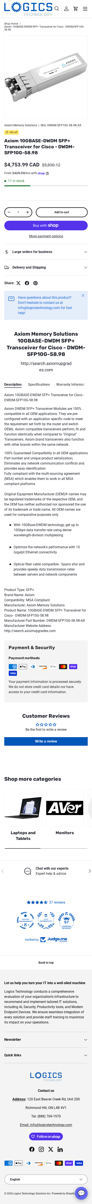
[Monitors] (64, 807)
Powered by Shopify (63, 1193)
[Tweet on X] (18, 283)
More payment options (46, 236)
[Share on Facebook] (27, 283)
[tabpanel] (46, 513)
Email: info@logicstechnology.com (46, 1125)
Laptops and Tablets (23, 835)
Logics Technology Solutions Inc (31, 1193)
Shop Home (11, 23)
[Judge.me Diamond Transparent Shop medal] (25, 920)
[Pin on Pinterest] (35, 283)
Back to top (46, 962)
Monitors (65, 832)
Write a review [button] (46, 741)
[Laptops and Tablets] (23, 807)
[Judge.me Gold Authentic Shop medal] (46, 920)
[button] (75, 8)
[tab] (13, 384)
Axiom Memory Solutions (20, 125)
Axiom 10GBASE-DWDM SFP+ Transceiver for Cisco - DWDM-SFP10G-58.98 (44, 28)
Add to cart (61, 212)
